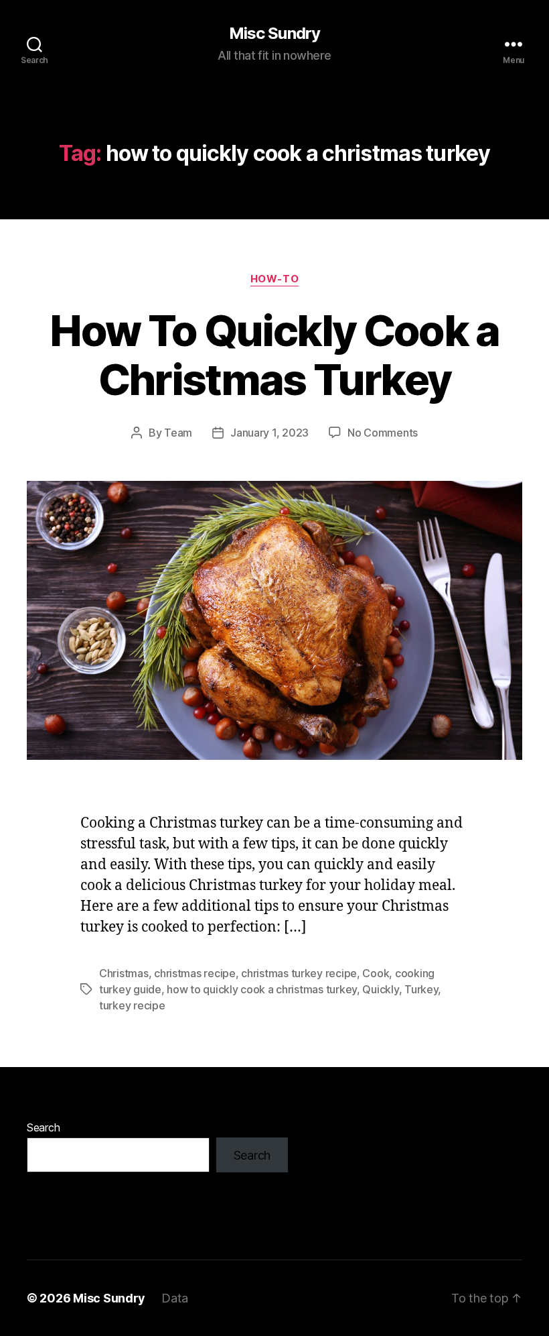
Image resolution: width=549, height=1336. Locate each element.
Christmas (124, 973)
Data (174, 1298)
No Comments (382, 432)
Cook (375, 973)
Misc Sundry (274, 33)
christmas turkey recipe (299, 973)
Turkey (421, 989)
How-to (274, 279)
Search (43, 1127)
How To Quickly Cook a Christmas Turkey (274, 354)
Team (178, 432)
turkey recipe (132, 1005)
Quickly (380, 989)
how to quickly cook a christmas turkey (262, 989)
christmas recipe (195, 973)
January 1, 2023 (269, 432)
